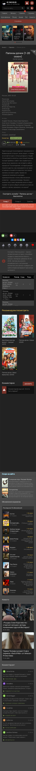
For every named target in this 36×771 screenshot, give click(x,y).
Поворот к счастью (12, 691)
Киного (4, 47)
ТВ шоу (14, 17)
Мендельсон (9, 740)
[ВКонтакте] (12, 240)
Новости (32, 17)
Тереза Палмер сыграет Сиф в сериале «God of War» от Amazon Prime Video (17, 653)
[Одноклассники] (15, 240)
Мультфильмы (5, 17)
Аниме (21, 17)
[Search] (22, 8)
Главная (4, 13)
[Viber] (18, 240)
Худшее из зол (10, 715)
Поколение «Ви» (11, 679)
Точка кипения (10, 728)
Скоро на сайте (8, 474)
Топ (26, 17)
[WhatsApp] (21, 240)
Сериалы (31, 13)
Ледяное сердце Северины (15, 703)
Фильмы (13, 13)
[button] (15, 42)
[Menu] (32, 3)
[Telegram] (23, 240)
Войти (27, 3)
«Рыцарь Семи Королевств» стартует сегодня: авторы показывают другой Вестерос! (16, 624)
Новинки (22, 13)
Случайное (18, 21)
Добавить (28, 384)
